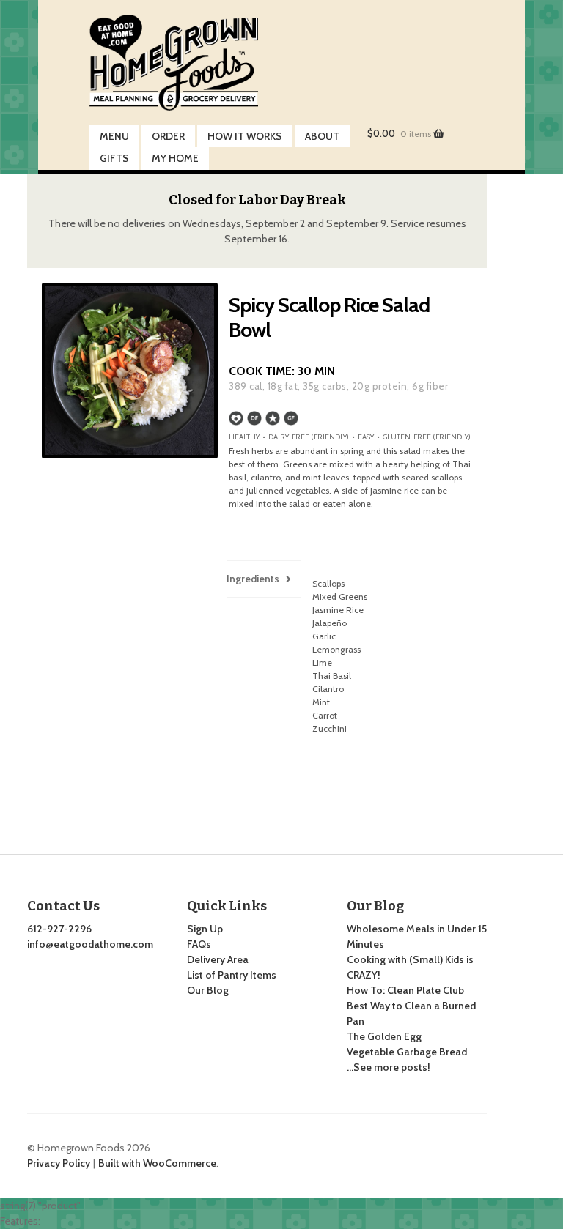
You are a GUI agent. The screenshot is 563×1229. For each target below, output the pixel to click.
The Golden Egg (384, 1036)
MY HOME (175, 158)
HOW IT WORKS (244, 136)
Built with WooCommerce (157, 1163)
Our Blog (208, 990)
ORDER (168, 136)
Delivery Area (218, 959)
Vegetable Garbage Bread (407, 1051)
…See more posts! (388, 1067)
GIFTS (114, 158)
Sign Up (205, 928)
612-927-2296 (59, 928)
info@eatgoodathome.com (90, 944)
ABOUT (322, 136)
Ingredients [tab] (253, 578)
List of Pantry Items (231, 974)
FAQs (199, 944)
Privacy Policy (58, 1163)
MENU (114, 136)
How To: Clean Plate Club (405, 990)
